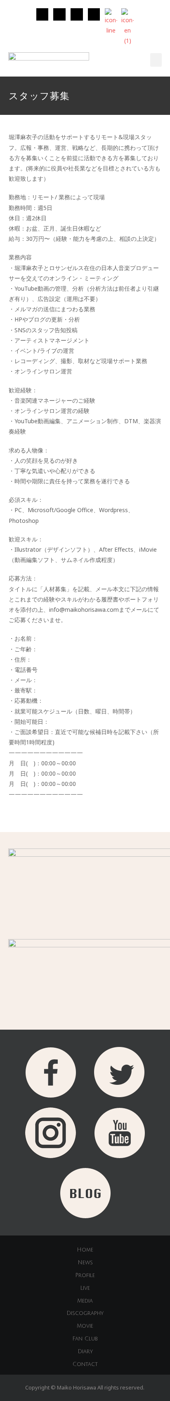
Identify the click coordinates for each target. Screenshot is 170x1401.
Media (85, 1301)
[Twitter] (59, 14)
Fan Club (85, 1339)
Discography (85, 1313)
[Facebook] (77, 14)
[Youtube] (94, 14)
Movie (85, 1326)
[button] (156, 60)
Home (85, 1250)
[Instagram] (42, 14)
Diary (85, 1351)
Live (85, 1288)
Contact (85, 1364)
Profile (85, 1275)
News (85, 1263)
